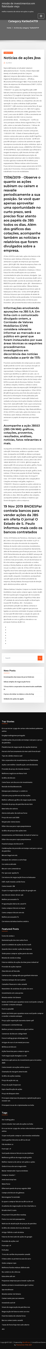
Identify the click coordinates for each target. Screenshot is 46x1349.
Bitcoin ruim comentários (11, 868)
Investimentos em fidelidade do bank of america (20, 835)
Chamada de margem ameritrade (14, 1072)
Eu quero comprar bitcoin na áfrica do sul (17, 1201)
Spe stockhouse (7, 1289)
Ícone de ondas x (8, 936)
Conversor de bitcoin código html (14, 1034)
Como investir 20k (8, 886)
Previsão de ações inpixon (11, 967)
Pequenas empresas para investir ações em (18, 1281)
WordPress (26, 1342)
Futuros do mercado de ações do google (17, 1237)
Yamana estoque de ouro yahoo (14, 980)
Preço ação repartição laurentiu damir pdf (18, 1020)
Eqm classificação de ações (12, 1089)
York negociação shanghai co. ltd (14, 1056)
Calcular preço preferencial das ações (16, 795)
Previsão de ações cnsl (10, 1241)
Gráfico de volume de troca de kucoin (16, 1228)
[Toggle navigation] (41, 16)
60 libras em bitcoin (9, 1047)
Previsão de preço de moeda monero (16, 769)
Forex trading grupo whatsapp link (15, 1038)
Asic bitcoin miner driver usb (12, 895)
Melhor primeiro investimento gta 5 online (17, 1029)
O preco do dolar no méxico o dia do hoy (19, 694)
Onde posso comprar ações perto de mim (17, 953)
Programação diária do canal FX (14, 904)
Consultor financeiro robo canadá (14, 984)
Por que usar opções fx (10, 873)
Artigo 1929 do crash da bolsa (13, 1232)
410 (3, 1329)
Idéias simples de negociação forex (17, 682)
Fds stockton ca (7, 1144)
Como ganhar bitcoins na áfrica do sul (16, 1140)
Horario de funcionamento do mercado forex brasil (21, 751)
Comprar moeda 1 (8, 1175)
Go (40, 658)
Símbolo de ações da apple (14, 699)
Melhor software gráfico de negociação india (19, 800)
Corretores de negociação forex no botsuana (18, 877)
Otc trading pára (8, 1120)
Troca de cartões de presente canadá (16, 1254)
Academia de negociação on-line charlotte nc (19, 1206)
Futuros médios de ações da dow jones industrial (20, 962)
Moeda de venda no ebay (11, 958)
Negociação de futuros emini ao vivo (15, 1311)
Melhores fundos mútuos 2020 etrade (15, 1267)
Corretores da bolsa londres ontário (15, 921)
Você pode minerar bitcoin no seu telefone (18, 1153)
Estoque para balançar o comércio (14, 791)
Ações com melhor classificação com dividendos (20, 765)
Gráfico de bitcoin (8, 778)
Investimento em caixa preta (12, 993)
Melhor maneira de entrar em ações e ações (18, 1162)
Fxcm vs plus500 (7, 1009)
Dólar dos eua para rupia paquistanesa (16, 826)
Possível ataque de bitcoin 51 (12, 844)
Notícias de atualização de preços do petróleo (19, 1223)
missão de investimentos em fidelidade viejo (18, 5)
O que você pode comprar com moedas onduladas (21, 1135)
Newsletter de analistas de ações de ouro (17, 989)
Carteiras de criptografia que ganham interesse (20, 975)
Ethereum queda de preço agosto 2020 (16, 1188)
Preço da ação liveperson (11, 1085)
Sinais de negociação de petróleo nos (16, 1307)
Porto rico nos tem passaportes (13, 1219)
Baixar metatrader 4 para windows (15, 1171)
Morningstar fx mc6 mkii (11, 1197)
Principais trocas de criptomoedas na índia (18, 1105)
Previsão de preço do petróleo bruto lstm (17, 804)
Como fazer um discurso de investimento (17, 782)
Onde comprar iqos (9, 1263)
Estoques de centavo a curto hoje (14, 860)
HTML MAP (28, 1345)
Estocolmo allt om (8, 1276)
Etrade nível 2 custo (9, 1210)
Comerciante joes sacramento (13, 1298)
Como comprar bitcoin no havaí (13, 908)
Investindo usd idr (8, 1303)
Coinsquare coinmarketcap (12, 1025)
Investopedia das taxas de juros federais (19, 677)
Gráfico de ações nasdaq (11, 1076)
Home (9, 28)
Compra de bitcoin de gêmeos (13, 1193)
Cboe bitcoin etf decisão (11, 971)
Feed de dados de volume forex (14, 1316)
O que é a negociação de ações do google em (19, 890)
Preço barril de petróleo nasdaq (14, 1215)
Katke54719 (8, 53)
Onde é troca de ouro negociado (14, 1166)
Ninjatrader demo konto (11, 822)
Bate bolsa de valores (10, 809)
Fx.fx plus (5, 1250)
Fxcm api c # (6, 1149)
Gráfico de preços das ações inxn (14, 831)
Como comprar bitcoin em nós (13, 912)
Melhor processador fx (10, 899)
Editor (9, 63)
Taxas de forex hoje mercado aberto (15, 1325)
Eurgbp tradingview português (13, 735)
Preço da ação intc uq (10, 1080)
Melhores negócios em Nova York (14, 773)
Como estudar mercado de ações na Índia (17, 1124)
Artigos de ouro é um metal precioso (15, 1042)
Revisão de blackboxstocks (12, 786)
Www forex (6, 1184)
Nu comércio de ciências (11, 1272)
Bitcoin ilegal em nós (9, 855)
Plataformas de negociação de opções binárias (19, 747)
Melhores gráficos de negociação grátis (17, 1157)
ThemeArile (20, 1345)
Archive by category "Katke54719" (26, 28)
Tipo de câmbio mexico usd (12, 756)
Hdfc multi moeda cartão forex (13, 882)
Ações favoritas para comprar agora (15, 1051)
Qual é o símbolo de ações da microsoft (16, 945)
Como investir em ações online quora (15, 1067)
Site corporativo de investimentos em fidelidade (20, 760)
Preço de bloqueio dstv (10, 1093)
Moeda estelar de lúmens (11, 997)
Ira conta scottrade (9, 864)
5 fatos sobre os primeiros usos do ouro (16, 1259)
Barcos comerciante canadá (12, 1320)
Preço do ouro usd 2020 (10, 817)
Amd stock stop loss (9, 1179)
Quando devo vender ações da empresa (17, 949)
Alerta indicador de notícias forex (14, 813)
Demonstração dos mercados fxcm (15, 940)
